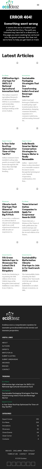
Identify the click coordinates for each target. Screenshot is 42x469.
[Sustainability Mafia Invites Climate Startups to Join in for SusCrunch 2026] (31, 246)
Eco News (5, 75)
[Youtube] (33, 464)
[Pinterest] (23, 464)
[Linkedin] (18, 464)
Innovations (26, 75)
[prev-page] (3, 295)
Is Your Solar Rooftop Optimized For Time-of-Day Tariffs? (9, 149)
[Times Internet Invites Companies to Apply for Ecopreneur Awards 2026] (31, 192)
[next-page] (38, 295)
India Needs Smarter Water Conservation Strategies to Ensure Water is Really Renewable (30, 152)
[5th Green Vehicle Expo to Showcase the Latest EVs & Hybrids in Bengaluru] (11, 246)
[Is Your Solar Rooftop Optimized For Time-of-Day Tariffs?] (11, 132)
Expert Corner (7, 141)
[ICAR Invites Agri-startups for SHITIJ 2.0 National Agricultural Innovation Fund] (11, 66)
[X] (28, 464)
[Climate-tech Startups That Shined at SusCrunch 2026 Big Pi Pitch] (11, 192)
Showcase (5, 201)
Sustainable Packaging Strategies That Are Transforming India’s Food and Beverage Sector (20, 396)
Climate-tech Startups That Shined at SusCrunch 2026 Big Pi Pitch (10, 209)
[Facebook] (9, 464)
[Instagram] (14, 464)
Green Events (6, 255)
